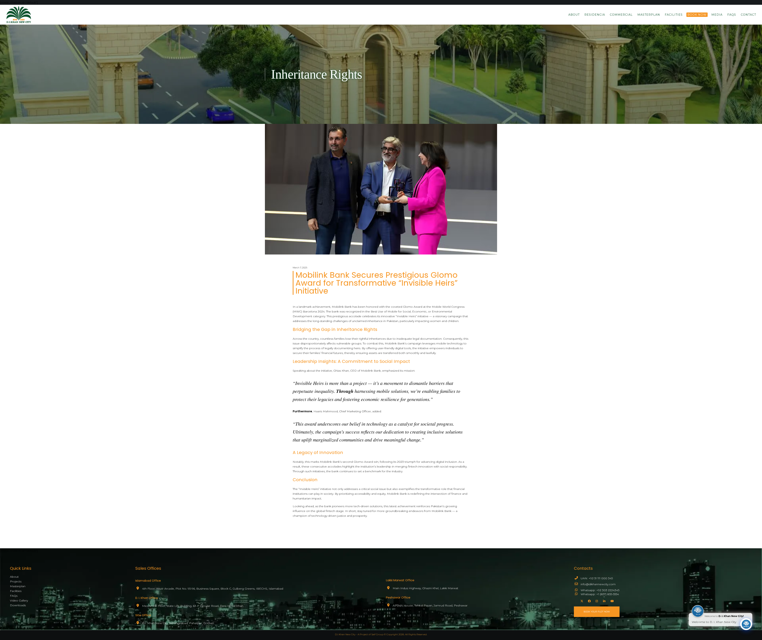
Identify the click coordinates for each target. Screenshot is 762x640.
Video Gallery (19, 600)
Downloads (18, 605)
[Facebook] (588, 600)
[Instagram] (596, 600)
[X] (581, 600)
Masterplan (17, 586)
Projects (15, 581)
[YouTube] (611, 600)
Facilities (15, 591)
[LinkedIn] (603, 600)
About (14, 576)
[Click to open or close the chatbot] (746, 624)
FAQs (13, 596)
